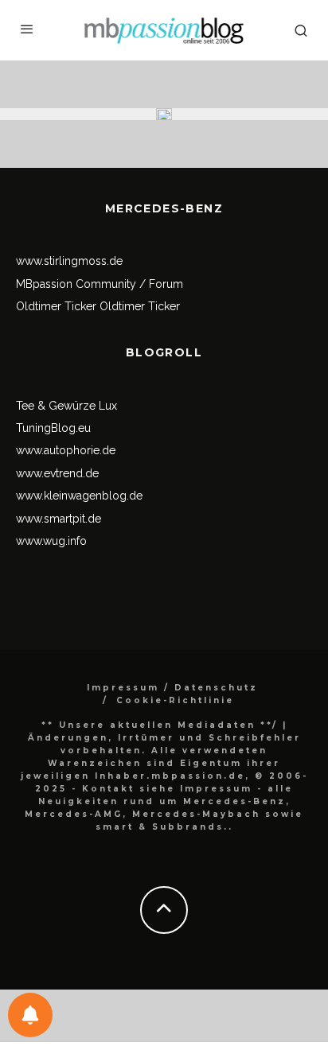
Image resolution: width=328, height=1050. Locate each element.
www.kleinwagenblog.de (79, 495)
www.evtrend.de (57, 473)
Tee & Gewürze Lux (66, 405)
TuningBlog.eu (53, 428)
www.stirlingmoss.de (69, 261)
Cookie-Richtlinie (175, 700)
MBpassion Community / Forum (99, 284)
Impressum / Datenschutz (172, 687)
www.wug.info (51, 541)
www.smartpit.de (58, 518)
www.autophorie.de (65, 450)
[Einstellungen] (30, 1015)
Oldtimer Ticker (56, 306)
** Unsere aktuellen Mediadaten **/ (159, 725)
